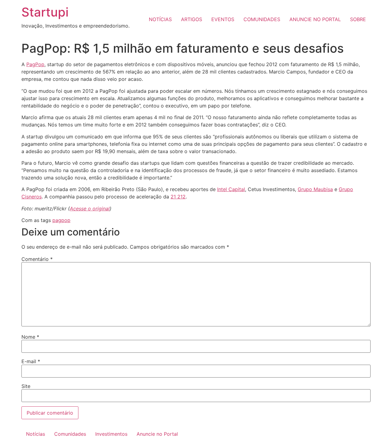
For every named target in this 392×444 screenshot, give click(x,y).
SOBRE (358, 19)
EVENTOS (222, 19)
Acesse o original (90, 208)
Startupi (45, 12)
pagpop (61, 220)
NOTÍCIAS (160, 19)
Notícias (35, 434)
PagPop (35, 64)
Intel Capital (231, 189)
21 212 (178, 197)
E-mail (30, 361)
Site (25, 386)
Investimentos (111, 434)
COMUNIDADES (261, 19)
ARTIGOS (191, 19)
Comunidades (70, 434)
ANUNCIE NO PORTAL (315, 19)
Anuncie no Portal (157, 434)
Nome (30, 336)
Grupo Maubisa (315, 189)
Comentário (37, 259)
